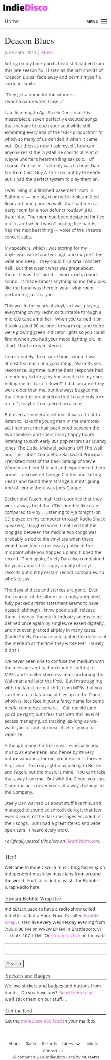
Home (12, 21)
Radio (31, 1043)
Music (47, 52)
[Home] (53, 7)
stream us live (65, 935)
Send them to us (76, 993)
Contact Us (53, 1051)
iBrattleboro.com (82, 841)
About (14, 1043)
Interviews (71, 1043)
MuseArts (90, 1057)
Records (49, 1043)
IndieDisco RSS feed (41, 1021)
